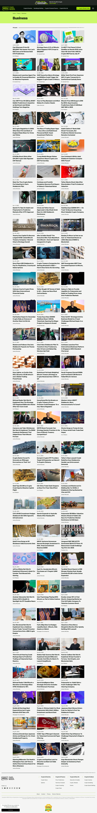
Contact (43, 794)
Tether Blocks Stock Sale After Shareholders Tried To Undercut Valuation (72, 184)
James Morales (16, 137)
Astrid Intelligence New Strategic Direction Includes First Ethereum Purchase (47, 685)
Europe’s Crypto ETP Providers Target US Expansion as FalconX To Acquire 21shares (48, 460)
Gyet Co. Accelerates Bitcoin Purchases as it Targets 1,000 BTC (47, 571)
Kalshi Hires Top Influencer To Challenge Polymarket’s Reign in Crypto (72, 736)
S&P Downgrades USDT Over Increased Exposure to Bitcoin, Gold (72, 265)
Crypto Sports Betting (89, 785)
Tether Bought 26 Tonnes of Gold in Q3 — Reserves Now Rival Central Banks (48, 291)
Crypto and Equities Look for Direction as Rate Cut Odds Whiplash (47, 762)
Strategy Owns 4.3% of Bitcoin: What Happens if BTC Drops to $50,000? (48, 49)
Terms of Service (56, 794)
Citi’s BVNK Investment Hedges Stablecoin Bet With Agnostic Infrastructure (24, 516)
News (18, 13)
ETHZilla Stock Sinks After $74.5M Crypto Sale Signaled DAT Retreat (23, 159)
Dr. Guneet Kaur (41, 54)
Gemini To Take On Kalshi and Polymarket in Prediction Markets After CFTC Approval (23, 210)
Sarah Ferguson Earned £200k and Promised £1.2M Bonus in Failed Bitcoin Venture (72, 375)
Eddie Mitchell (40, 105)
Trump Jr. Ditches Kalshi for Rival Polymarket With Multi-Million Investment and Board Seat (48, 710)
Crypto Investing (60, 785)
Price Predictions (60, 780)
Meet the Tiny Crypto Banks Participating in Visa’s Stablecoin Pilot (23, 184)
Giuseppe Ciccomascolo (43, 631)
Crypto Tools (59, 788)
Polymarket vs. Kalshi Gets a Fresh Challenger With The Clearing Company (71, 685)
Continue (10, 810)
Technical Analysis (60, 782)
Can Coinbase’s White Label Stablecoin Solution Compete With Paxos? (71, 159)
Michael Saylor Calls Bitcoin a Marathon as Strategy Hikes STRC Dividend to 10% (23, 685)
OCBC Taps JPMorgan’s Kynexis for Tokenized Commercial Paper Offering (48, 736)
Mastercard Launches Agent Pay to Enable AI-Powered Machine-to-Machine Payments (24, 77)
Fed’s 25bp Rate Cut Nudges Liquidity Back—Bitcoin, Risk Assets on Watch (47, 627)
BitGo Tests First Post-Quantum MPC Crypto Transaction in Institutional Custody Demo (72, 77)
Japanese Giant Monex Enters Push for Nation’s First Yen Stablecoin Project (71, 710)
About (38, 794)
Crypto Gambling (88, 782)
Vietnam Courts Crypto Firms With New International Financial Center (23, 291)
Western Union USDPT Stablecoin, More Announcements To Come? (70, 402)
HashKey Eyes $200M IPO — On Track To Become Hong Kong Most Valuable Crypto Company (72, 210)
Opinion (43, 782)
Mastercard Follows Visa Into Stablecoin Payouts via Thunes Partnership (23, 347)
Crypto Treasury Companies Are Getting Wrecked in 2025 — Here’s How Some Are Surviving (48, 265)
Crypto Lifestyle (74, 782)
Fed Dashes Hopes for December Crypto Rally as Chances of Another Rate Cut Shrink (24, 319)
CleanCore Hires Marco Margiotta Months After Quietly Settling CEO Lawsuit (72, 627)
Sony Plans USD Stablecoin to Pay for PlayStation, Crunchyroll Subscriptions (24, 265)
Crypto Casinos (88, 780)
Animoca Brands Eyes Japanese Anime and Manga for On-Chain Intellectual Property (24, 736)
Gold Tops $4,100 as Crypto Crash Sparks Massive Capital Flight (23, 488)
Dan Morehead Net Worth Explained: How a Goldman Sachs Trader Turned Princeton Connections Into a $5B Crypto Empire (24, 629)
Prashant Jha (64, 550)
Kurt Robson (16, 56)
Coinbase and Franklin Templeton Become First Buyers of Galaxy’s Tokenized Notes (48, 184)
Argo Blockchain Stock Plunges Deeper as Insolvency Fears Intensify (72, 762)
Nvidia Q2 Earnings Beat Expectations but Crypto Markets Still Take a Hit (21, 710)
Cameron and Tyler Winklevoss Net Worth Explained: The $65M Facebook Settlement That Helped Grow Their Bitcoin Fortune (24, 432)
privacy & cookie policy (11, 806)
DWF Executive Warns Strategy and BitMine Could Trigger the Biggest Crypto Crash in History (48, 77)
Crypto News (44, 780)
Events (71, 785)
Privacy (49, 794)
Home (14, 13)
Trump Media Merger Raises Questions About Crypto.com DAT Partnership (47, 159)
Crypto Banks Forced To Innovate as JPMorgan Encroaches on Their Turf (21, 460)
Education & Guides (75, 780)
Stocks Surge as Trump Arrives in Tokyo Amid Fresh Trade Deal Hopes (72, 430)
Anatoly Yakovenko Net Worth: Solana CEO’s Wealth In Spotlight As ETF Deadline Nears (24, 599)
